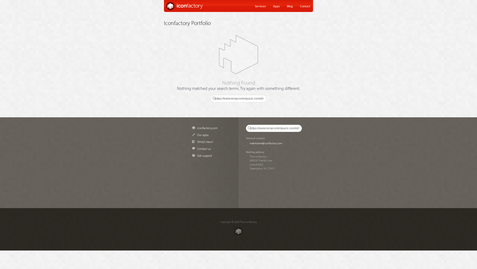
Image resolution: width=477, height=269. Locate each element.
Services (260, 6)
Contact (305, 6)
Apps (276, 6)
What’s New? (205, 142)
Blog (290, 6)
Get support (204, 155)
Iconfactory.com (207, 128)
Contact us (204, 148)
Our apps (203, 135)
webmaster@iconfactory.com (266, 143)
